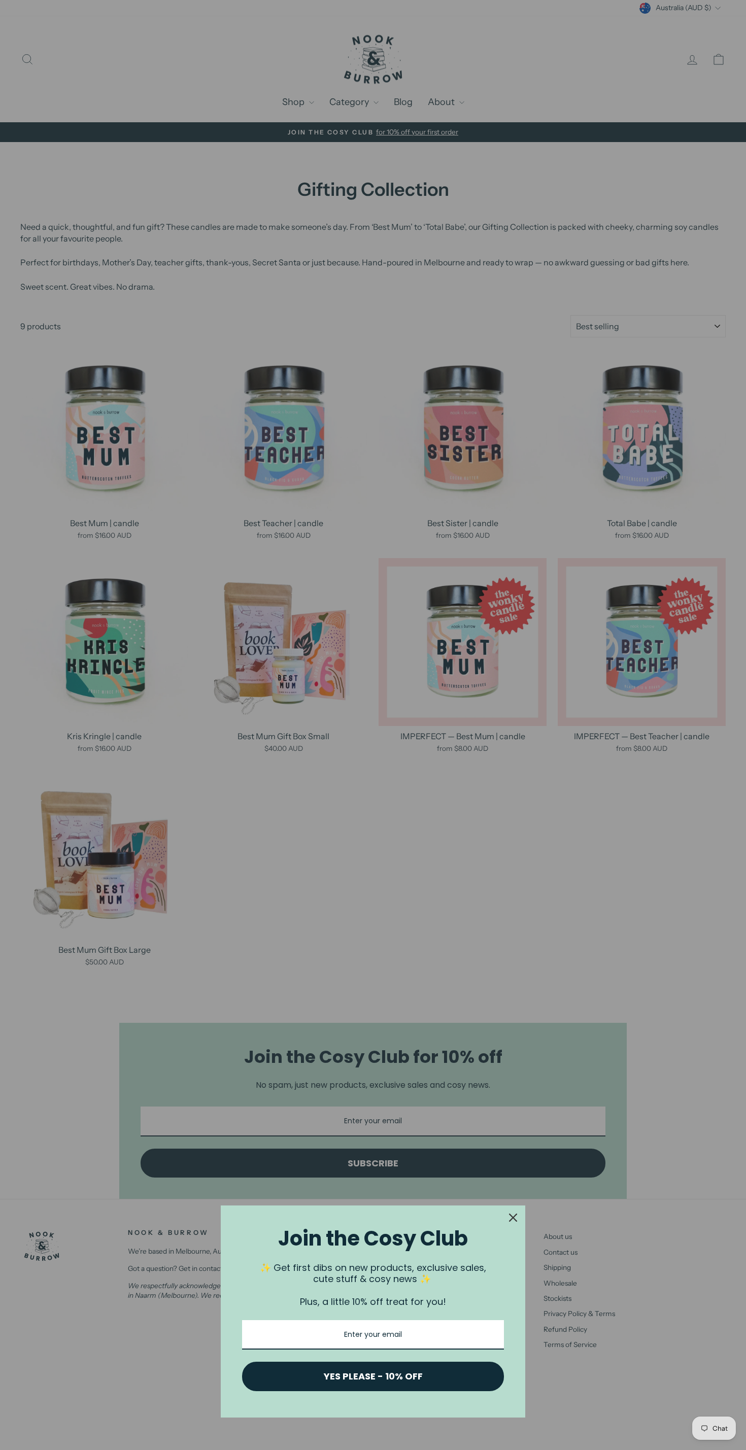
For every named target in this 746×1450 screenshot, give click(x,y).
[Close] (513, 1217)
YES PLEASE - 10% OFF (373, 1376)
